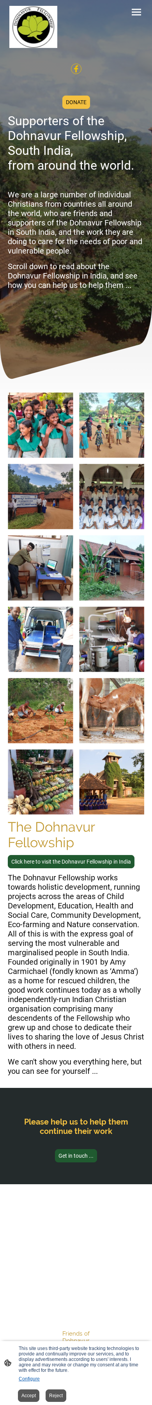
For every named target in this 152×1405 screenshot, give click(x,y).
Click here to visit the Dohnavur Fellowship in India (71, 862)
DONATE (76, 102)
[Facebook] (76, 69)
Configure (29, 1379)
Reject (56, 1395)
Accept (28, 1395)
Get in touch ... (76, 1156)
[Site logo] (33, 27)
